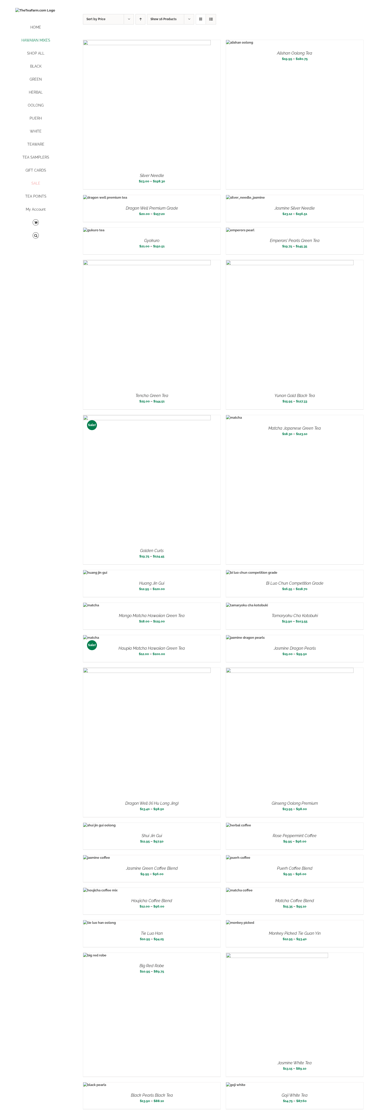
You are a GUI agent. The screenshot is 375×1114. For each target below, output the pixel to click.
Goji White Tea (295, 1095)
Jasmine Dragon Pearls (295, 648)
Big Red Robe (152, 965)
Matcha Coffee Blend (294, 900)
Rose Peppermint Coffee (295, 835)
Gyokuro (151, 240)
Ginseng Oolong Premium (295, 803)
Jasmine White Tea (295, 1062)
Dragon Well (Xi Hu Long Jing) (152, 803)
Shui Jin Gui (152, 835)
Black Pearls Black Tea (152, 1095)
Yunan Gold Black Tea (294, 395)
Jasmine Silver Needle (294, 208)
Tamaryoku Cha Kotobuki (295, 615)
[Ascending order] (140, 19)
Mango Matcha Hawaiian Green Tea (152, 615)
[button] (35, 235)
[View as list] (211, 19)
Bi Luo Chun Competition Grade (294, 583)
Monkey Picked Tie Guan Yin (295, 933)
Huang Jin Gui (151, 583)
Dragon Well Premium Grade (152, 208)
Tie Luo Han (152, 933)
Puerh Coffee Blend (294, 868)
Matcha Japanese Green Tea (294, 428)
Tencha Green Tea (151, 395)
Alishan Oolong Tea (294, 53)
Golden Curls (152, 550)
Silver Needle (152, 175)
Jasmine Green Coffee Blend (152, 868)
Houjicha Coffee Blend (151, 900)
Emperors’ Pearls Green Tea (295, 240)
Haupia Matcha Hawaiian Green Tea (152, 648)
